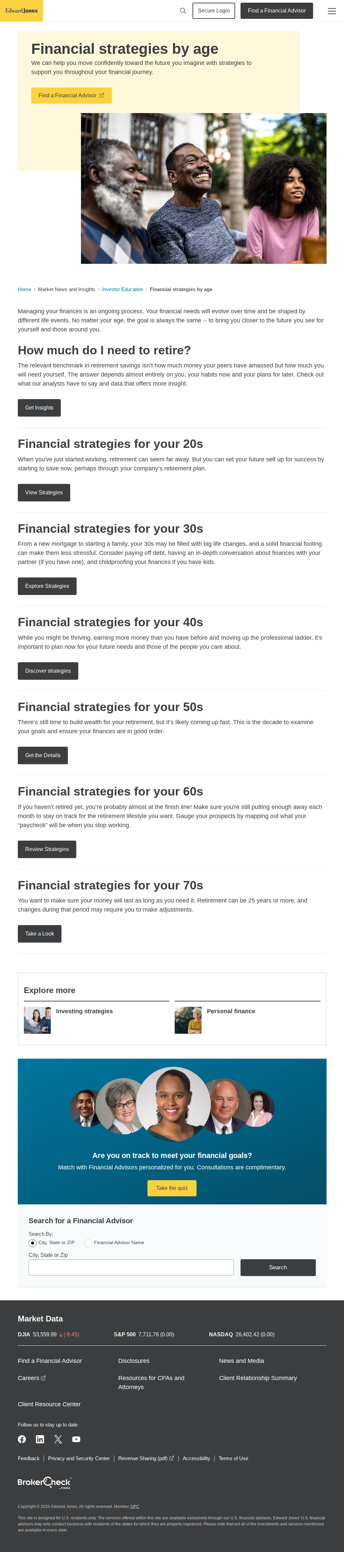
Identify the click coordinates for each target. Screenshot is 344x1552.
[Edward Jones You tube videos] (76, 1439)
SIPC (134, 1506)
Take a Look (39, 934)
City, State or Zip (48, 1255)
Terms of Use (233, 1458)
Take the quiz (172, 1188)
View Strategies (44, 492)
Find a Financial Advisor (277, 10)
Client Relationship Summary (258, 1378)
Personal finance (231, 1011)
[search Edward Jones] (183, 10)
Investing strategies (84, 1011)
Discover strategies (48, 671)
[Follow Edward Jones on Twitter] (58, 1439)
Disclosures (133, 1360)
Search (278, 1267)
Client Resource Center (49, 1404)
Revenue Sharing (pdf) (146, 1458)
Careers (32, 1378)
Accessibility (196, 1458)
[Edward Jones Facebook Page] (22, 1439)
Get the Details (42, 755)
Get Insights (39, 408)
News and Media (241, 1360)
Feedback (29, 1458)
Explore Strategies (47, 586)
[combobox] (131, 1267)
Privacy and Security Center (79, 1458)
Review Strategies (47, 849)
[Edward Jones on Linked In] (40, 1439)
